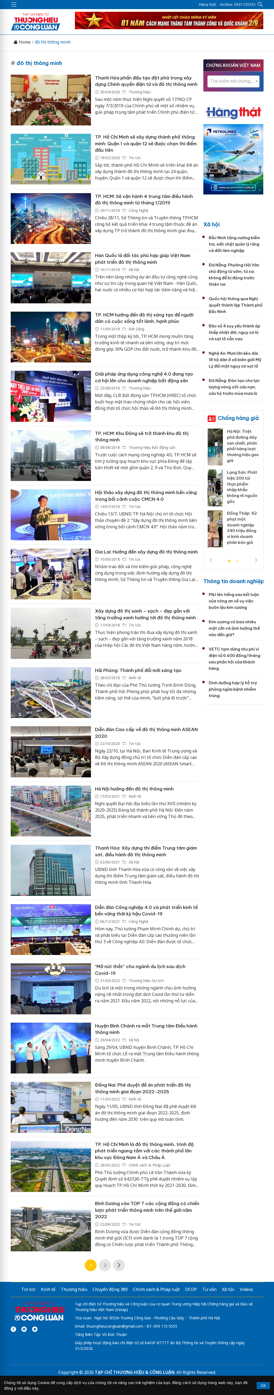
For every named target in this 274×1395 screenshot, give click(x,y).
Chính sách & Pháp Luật (149, 1165)
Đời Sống (136, 328)
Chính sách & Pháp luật (156, 1289)
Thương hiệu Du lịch (146, 980)
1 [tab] (229, 561)
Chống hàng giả (238, 418)
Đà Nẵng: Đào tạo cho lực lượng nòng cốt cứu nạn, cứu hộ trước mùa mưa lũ (234, 387)
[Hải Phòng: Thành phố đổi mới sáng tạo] (51, 692)
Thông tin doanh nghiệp (233, 581)
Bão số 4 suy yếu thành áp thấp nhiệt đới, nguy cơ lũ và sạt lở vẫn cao (234, 332)
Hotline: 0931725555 (238, 4)
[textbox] (233, 81)
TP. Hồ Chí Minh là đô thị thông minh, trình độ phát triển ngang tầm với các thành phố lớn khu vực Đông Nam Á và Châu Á (144, 1150)
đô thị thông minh (53, 42)
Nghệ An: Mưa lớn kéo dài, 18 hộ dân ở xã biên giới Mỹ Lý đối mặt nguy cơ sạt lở (235, 360)
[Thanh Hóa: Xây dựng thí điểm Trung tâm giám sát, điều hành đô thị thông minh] (51, 870)
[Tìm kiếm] (260, 4)
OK (263, 1385)
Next (256, 560)
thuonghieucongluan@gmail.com (114, 1326)
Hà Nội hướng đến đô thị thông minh (134, 789)
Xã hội (133, 269)
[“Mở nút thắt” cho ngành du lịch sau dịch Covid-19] (51, 988)
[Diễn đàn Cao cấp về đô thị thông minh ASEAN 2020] (51, 751)
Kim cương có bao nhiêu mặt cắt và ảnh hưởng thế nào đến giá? (234, 628)
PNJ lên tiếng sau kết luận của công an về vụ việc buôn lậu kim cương (234, 601)
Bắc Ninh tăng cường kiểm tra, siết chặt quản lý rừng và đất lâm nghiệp (234, 244)
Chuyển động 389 (110, 1289)
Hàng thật (207, 4)
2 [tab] (237, 561)
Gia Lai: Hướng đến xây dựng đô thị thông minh (146, 552)
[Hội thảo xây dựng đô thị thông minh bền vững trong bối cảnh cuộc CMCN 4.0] (51, 514)
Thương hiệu (139, 91)
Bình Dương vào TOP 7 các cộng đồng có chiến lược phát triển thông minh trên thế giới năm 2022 (147, 1210)
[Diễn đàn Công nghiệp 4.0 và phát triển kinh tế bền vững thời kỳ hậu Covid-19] (51, 929)
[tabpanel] (233, 490)
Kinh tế (134, 677)
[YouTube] (24, 1329)
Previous (211, 560)
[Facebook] (13, 1329)
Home (24, 42)
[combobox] (233, 81)
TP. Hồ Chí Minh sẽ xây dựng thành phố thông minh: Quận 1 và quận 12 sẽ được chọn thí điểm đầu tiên (146, 143)
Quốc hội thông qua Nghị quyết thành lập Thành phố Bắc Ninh (235, 305)
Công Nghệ (138, 210)
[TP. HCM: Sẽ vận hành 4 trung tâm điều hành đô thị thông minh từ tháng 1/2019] (51, 218)
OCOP (191, 1289)
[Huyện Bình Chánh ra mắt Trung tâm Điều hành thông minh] (51, 1048)
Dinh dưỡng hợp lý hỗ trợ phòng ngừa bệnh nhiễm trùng (233, 689)
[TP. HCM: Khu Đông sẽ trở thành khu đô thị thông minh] (51, 455)
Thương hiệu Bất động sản (151, 447)
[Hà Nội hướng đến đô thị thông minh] (51, 811)
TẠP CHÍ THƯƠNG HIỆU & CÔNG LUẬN (134, 1372)
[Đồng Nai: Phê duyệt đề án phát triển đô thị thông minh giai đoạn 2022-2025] (51, 1107)
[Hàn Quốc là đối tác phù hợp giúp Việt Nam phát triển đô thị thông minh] (51, 277)
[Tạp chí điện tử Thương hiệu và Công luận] (39, 1311)
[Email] (34, 1329)
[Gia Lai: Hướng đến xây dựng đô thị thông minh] (51, 574)
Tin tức (134, 157)
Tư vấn (209, 1289)
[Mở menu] (14, 4)
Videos (246, 1289)
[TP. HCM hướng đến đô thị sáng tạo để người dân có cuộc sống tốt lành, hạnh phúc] (51, 337)
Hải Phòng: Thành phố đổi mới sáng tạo (138, 670)
